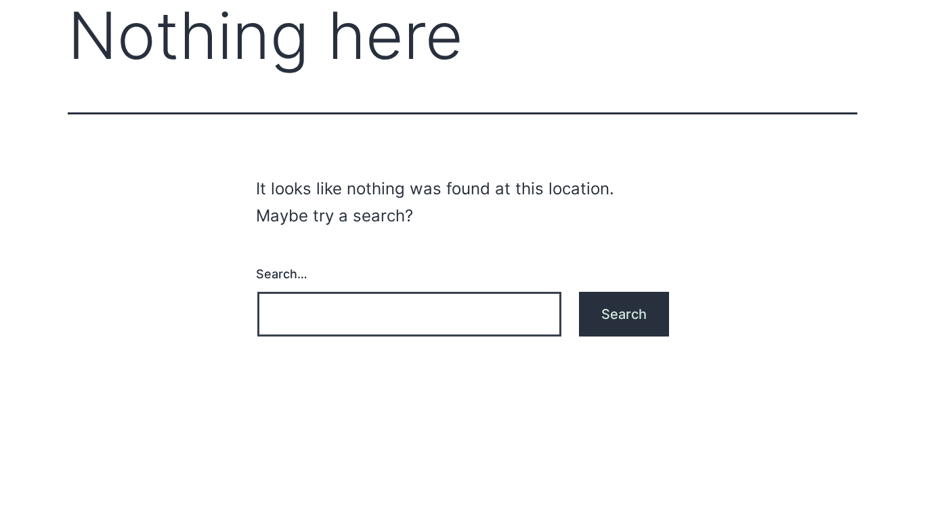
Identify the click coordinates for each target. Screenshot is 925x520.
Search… (281, 274)
